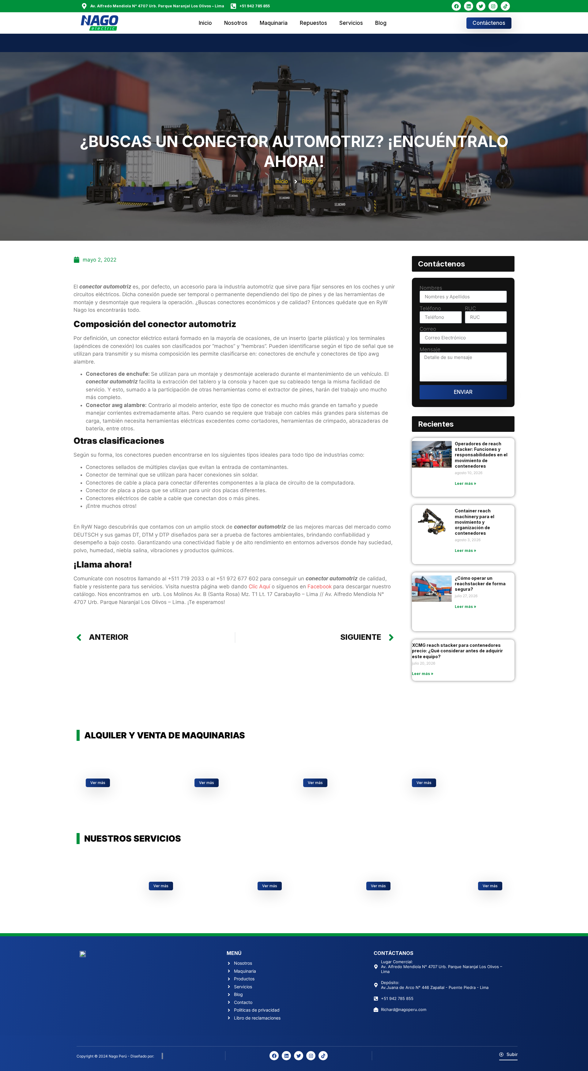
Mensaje (430, 349)
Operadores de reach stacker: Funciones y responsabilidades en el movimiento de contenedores (481, 455)
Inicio (205, 23)
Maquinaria (274, 23)
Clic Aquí (259, 586)
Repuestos (313, 23)
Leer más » (465, 483)
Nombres (431, 288)
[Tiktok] (505, 6)
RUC (470, 308)
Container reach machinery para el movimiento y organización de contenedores (474, 522)
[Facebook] (456, 6)
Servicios (351, 23)
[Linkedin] (468, 6)
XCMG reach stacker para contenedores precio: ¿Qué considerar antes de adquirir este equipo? (457, 651)
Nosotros (235, 23)
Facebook (319, 586)
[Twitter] (480, 6)
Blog (380, 23)
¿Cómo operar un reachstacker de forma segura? (480, 583)
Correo (428, 329)
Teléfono (430, 308)
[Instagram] (493, 6)
